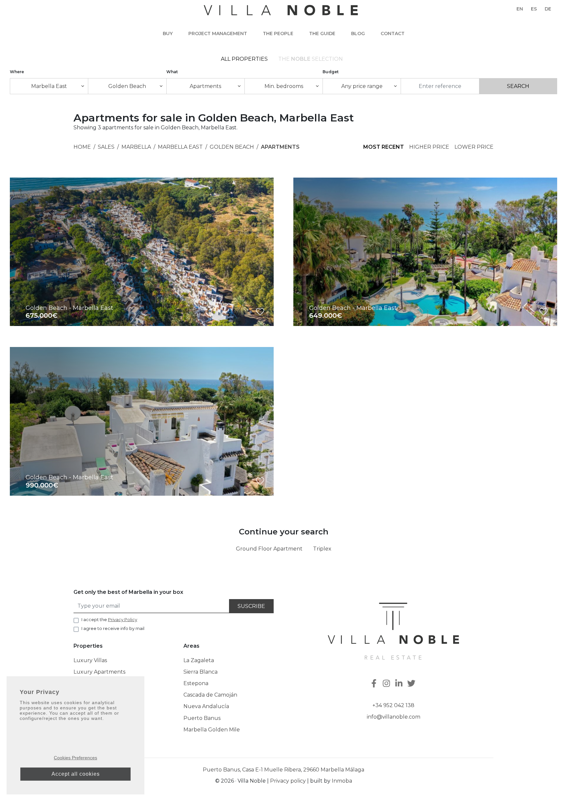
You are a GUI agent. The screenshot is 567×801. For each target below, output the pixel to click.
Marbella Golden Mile (211, 729)
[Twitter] (412, 684)
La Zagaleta (198, 660)
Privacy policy (288, 781)
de (548, 9)
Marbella (136, 147)
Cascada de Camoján (210, 695)
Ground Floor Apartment (269, 549)
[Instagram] (387, 684)
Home (82, 147)
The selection (310, 59)
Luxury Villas (90, 660)
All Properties (244, 59)
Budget (331, 71)
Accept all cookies (76, 774)
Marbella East (180, 147)
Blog (358, 33)
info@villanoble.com (393, 717)
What (172, 71)
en (519, 9)
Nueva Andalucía (206, 706)
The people (278, 33)
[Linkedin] (400, 684)
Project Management (217, 33)
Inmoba (342, 781)
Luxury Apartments (99, 672)
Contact (393, 33)
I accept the (109, 619)
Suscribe (251, 606)
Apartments (280, 147)
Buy (168, 33)
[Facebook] (375, 684)
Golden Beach (232, 147)
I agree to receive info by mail (112, 628)
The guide (322, 33)
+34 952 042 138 (393, 705)
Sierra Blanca (200, 672)
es (534, 9)
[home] (281, 13)
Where (17, 71)
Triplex (322, 549)
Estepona (195, 683)
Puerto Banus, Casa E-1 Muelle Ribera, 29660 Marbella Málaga (283, 770)
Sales (106, 147)
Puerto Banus (201, 718)
